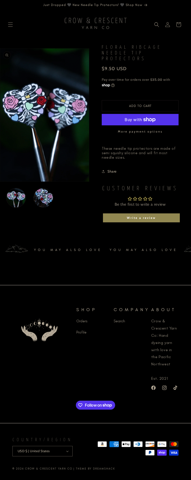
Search (119, 321)
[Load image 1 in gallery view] (16, 198)
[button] (10, 24)
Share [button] (112, 171)
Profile (81, 332)
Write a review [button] (141, 218)
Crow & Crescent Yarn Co (48, 468)
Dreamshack (104, 468)
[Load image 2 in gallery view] (43, 198)
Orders (81, 321)
